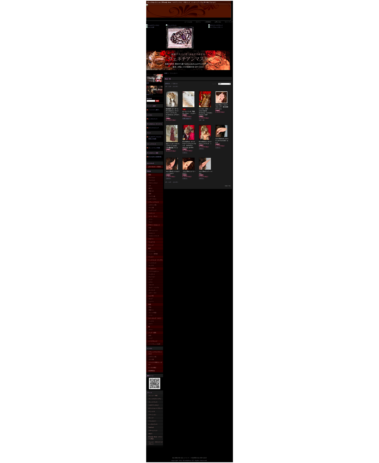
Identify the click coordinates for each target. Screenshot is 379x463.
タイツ (150, 324)
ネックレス (152, 290)
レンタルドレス (152, 119)
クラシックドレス (153, 202)
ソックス (151, 321)
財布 (150, 335)
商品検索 (149, 98)
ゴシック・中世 (152, 395)
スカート (151, 239)
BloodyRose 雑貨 (152, 153)
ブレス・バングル (154, 287)
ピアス (150, 282)
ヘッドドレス (152, 263)
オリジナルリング (153, 128)
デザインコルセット (154, 225)
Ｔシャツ (151, 257)
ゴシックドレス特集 (154, 148)
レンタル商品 (152, 367)
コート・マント (152, 216)
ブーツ (150, 329)
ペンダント (152, 274)
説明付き (167, 83)
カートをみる (188, 22)
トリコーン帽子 (151, 106)
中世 (150, 228)
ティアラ (151, 265)
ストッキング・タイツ (154, 318)
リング (150, 279)
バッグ (150, 338)
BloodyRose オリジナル (154, 124)
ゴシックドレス (151, 144)
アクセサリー (152, 268)
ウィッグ (151, 245)
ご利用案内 (208, 22)
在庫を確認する (186, 118)
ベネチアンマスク (153, 405)
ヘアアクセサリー (154, 271)
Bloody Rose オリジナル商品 (155, 438)
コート (150, 219)
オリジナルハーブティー (155, 408)
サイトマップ (228, 22)
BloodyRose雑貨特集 (154, 157)
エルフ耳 (151, 296)
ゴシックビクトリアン (154, 398)
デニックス (151, 411)
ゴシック (151, 418)
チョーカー (152, 277)
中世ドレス (149, 94)
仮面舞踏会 (151, 370)
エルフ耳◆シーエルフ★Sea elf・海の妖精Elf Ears (221, 107)
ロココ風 (151, 207)
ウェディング (152, 210)
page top (227, 185)
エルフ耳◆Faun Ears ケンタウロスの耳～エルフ (221, 140)
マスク (149, 133)
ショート (151, 301)
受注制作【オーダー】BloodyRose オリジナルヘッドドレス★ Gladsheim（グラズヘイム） (172, 113)
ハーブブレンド (152, 341)
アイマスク (152, 177)
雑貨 (149, 304)
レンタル (149, 115)
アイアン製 (152, 196)
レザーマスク (152, 199)
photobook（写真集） (155, 166)
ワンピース (151, 242)
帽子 (149, 248)
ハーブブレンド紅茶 (154, 344)
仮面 (147, 83)
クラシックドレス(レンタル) (155, 353)
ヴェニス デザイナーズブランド (155, 443)
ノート (150, 315)
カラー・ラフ (152, 293)
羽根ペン (151, 310)
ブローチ (151, 285)
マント (150, 222)
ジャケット (151, 213)
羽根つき (151, 191)
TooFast (151, 427)
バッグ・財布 (152, 332)
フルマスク (152, 180)
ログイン (198, 22)
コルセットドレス (154, 236)
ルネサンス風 (152, 205)
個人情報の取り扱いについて (180, 458)
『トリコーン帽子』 (154, 110)
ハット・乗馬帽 (153, 254)
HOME (165, 73)
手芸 (150, 307)
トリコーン (152, 251)
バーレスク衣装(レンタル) (155, 363)
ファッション (152, 414)
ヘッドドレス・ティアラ (155, 260)
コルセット (152, 233)
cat (150, 185)
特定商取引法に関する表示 (199, 458)
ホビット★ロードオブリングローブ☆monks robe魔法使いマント (173, 145)
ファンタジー (152, 421)
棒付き (150, 188)
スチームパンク (153, 230)
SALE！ (150, 433)
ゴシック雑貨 (152, 312)
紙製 (150, 193)
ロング (150, 298)
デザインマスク (153, 183)
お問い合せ (218, 22)
